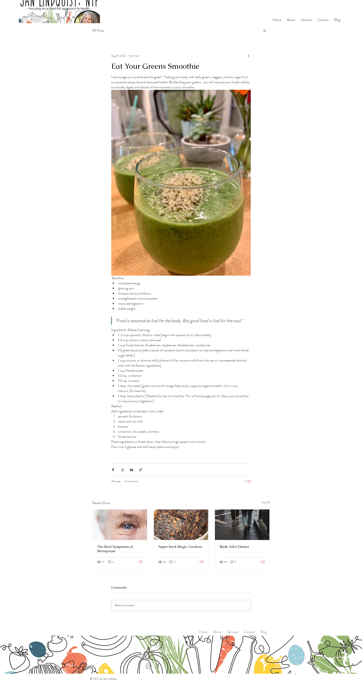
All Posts (98, 30)
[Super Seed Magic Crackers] (181, 524)
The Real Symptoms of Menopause (115, 548)
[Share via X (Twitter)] (122, 469)
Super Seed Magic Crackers (180, 546)
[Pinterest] (151, 650)
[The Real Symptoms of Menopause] (120, 524)
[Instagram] (157, 650)
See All (266, 502)
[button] (265, 30)
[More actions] (248, 55)
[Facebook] (139, 650)
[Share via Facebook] (113, 469)
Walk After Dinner (234, 546)
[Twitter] (145, 650)
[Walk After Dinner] (242, 524)
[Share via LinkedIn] (131, 469)
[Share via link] (141, 469)
